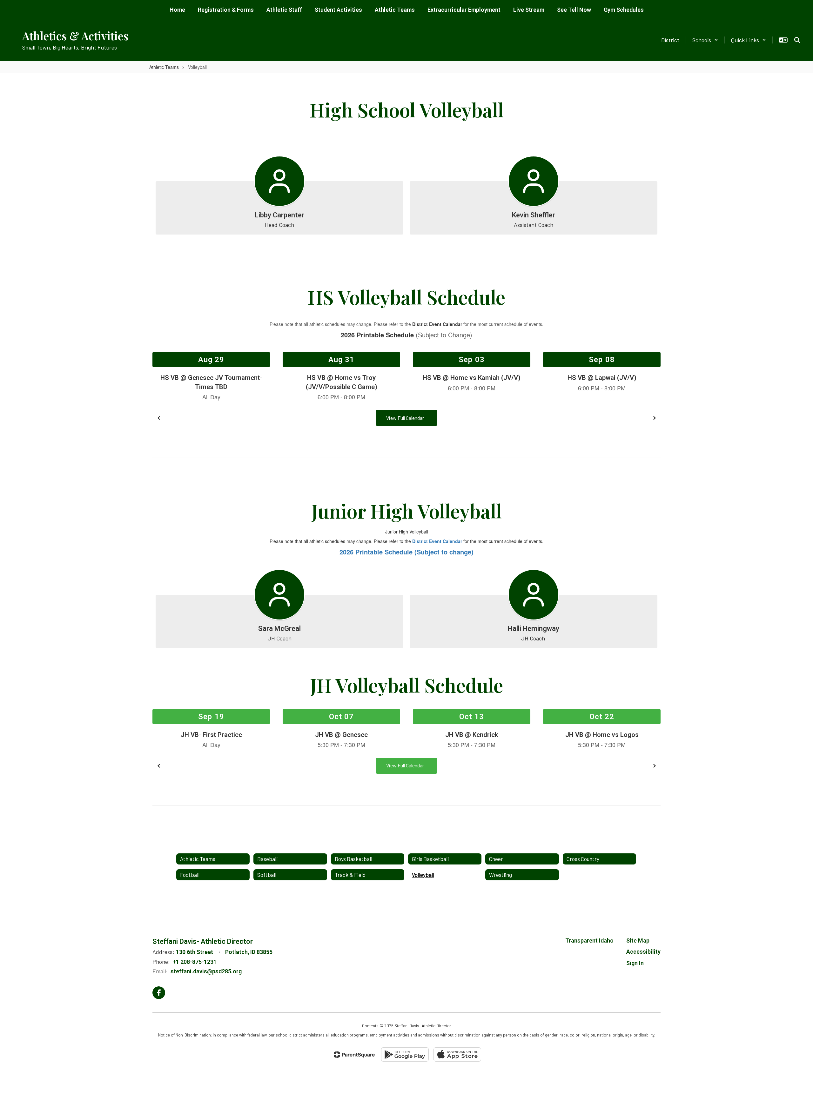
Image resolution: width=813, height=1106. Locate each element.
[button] (705, 39)
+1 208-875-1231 (195, 961)
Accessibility (643, 951)
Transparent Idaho (589, 940)
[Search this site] (797, 40)
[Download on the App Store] (457, 1054)
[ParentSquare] (354, 1054)
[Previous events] (158, 418)
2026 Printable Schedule (377, 334)
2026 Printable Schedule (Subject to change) (406, 551)
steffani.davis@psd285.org (206, 971)
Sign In (635, 963)
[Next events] (654, 418)
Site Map (637, 940)
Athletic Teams (164, 67)
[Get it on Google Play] (405, 1054)
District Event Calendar (437, 324)
